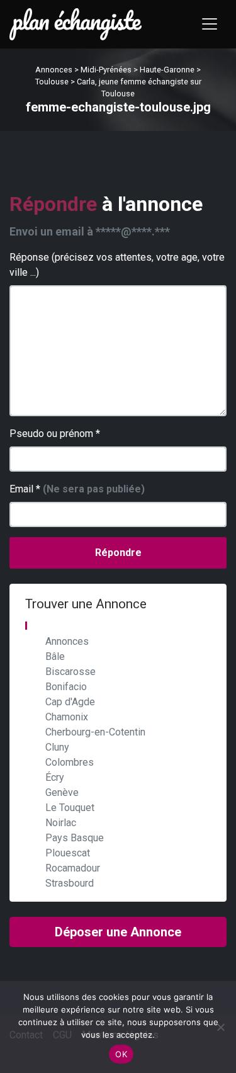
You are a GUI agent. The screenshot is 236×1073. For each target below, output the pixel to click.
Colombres (69, 762)
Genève (62, 792)
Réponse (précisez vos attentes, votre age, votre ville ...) (117, 264)
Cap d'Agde (70, 702)
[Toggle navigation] (210, 24)
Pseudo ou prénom (54, 434)
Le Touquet (69, 808)
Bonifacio (66, 687)
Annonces (53, 69)
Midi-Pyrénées (106, 69)
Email (77, 489)
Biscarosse (70, 672)
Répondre (118, 553)
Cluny (57, 747)
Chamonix (66, 717)
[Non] (220, 1027)
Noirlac (60, 823)
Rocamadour (72, 868)
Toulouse (52, 81)
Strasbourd (69, 883)
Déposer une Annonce (118, 932)
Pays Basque (74, 838)
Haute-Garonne (167, 69)
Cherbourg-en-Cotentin (95, 732)
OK (121, 1054)
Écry (54, 777)
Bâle (55, 656)
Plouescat (67, 853)
